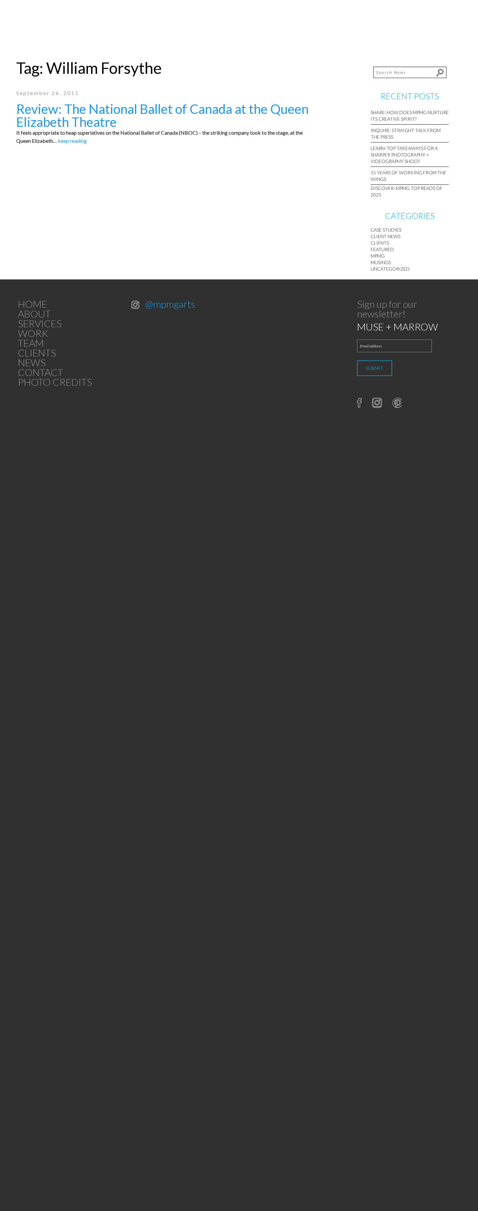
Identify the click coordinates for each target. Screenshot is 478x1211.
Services (39, 323)
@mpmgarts (170, 304)
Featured (382, 249)
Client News (385, 236)
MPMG (378, 256)
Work (33, 333)
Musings (381, 262)
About (34, 313)
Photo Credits (55, 382)
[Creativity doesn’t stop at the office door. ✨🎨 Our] (187, 435)
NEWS (32, 362)
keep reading (72, 141)
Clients (380, 243)
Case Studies (386, 230)
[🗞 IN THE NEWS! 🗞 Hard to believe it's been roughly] (187, 870)
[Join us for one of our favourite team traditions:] (149, 404)
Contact (40, 372)
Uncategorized (390, 269)
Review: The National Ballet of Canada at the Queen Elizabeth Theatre (162, 115)
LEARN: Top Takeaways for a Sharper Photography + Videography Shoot (404, 154)
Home (32, 304)
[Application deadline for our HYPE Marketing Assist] (149, 694)
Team (31, 343)
